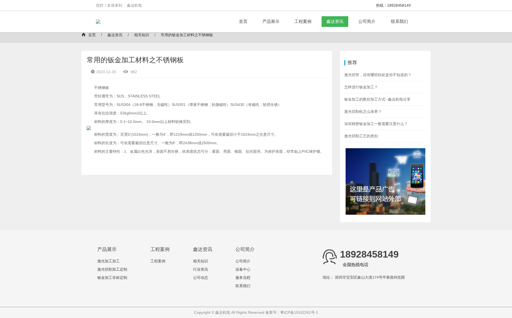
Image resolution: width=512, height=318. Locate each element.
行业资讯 (200, 269)
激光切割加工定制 (112, 269)
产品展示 (270, 21)
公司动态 (200, 277)
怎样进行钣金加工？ (361, 87)
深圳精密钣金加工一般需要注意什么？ (376, 124)
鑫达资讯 (334, 21)
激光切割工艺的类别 (361, 136)
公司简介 (366, 21)
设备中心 (242, 269)
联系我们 (399, 21)
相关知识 (141, 35)
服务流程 (242, 277)
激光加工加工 (108, 261)
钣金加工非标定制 (112, 277)
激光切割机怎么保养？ (363, 111)
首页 (243, 21)
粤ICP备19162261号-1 (299, 312)
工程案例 (302, 21)
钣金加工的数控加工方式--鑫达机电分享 (377, 99)
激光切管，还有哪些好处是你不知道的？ (377, 75)
